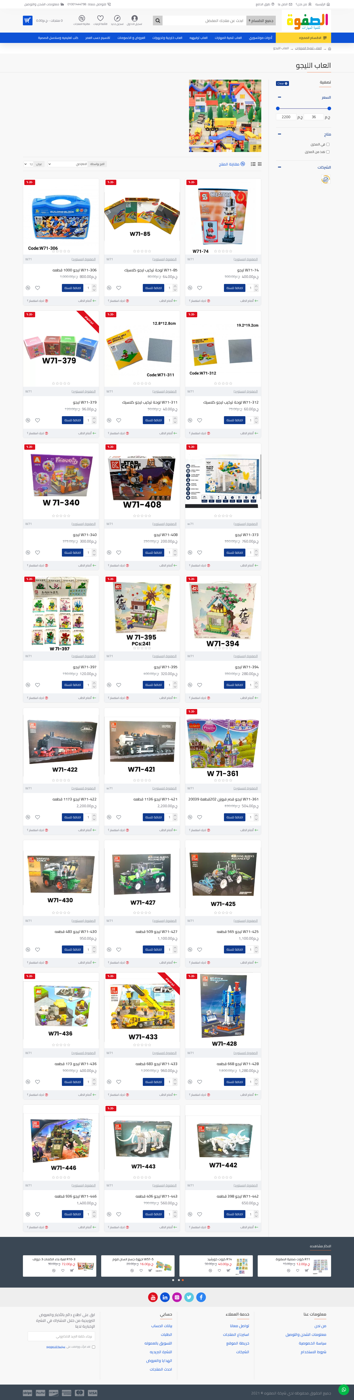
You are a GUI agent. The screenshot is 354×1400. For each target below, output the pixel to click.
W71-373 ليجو (247, 534)
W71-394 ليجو (247, 666)
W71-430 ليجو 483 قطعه (76, 931)
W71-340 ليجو (85, 534)
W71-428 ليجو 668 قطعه (238, 1063)
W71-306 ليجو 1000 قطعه (74, 270)
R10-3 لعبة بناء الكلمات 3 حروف (54, 1259)
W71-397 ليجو (85, 666)
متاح (327, 134)
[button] (183, 1280)
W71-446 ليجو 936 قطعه (76, 1196)
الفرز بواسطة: (97, 164)
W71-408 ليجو (165, 534)
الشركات (324, 167)
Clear (280, 83)
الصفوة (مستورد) (246, 259)
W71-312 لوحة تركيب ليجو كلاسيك (231, 402)
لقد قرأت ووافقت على (68, 1347)
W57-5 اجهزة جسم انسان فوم (132, 1259)
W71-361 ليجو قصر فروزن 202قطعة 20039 (223, 799)
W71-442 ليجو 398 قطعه (238, 1196)
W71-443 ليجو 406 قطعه (156, 1196)
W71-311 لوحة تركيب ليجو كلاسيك (149, 402)
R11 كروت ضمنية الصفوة (293, 1259)
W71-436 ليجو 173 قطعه (76, 1063)
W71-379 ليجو (85, 402)
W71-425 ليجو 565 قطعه (238, 931)
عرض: (39, 164)
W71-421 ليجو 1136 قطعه (155, 799)
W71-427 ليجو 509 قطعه (156, 931)
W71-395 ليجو (165, 666)
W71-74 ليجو (248, 270)
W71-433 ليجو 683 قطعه (156, 1063)
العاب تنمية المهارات (308, 48)
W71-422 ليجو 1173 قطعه (74, 799)
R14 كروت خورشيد (219, 1259)
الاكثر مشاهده (320, 1246)
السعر (326, 97)
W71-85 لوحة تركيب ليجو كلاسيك (150, 270)
